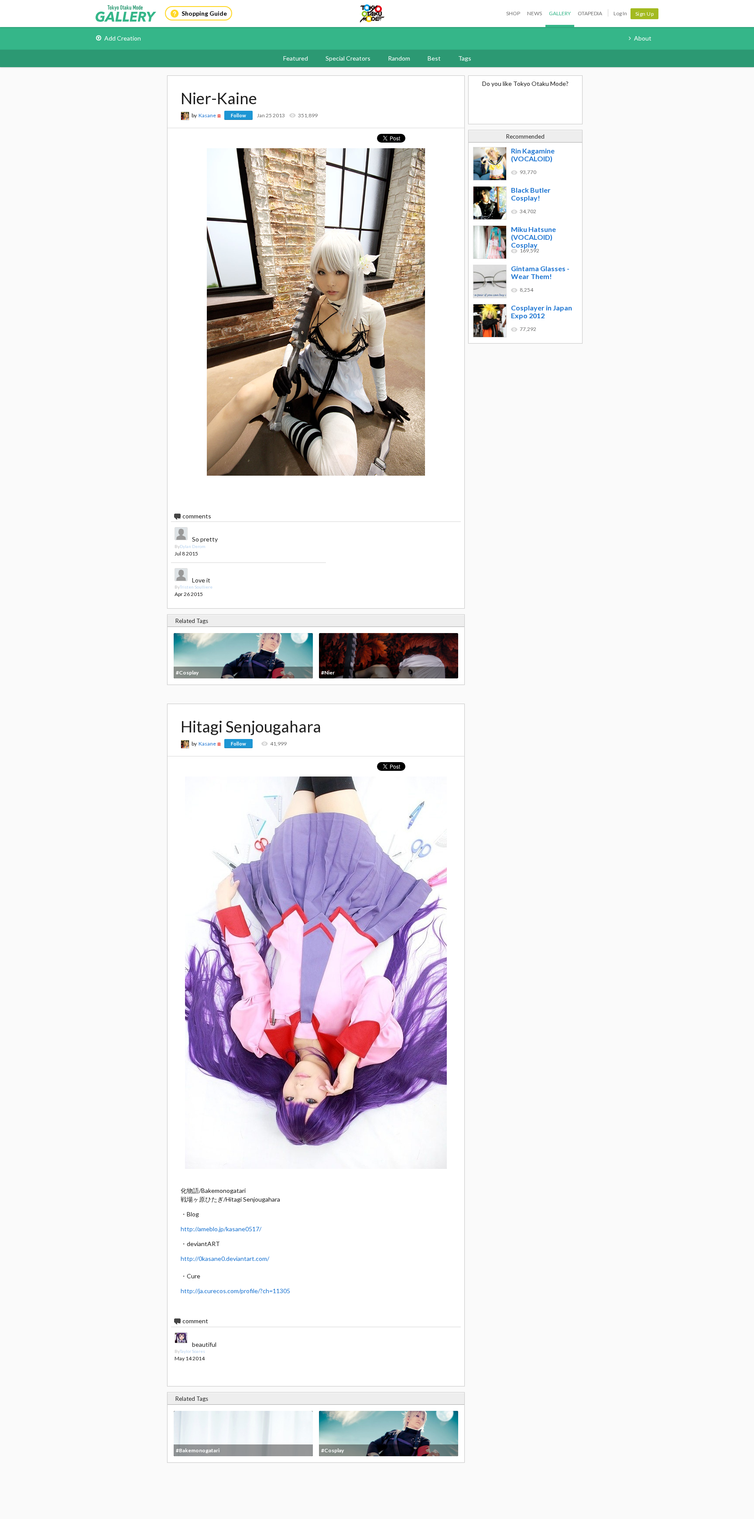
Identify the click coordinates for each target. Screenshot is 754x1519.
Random (399, 58)
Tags (464, 58)
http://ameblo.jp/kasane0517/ (221, 1229)
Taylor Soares (192, 1351)
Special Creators (348, 58)
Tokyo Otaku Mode (372, 13)
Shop (513, 13)
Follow (238, 115)
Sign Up (644, 13)
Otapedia (590, 13)
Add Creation (122, 38)
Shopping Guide (204, 13)
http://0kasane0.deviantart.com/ (225, 1258)
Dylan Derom (193, 546)
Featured (295, 58)
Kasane (207, 115)
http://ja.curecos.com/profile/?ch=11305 (235, 1290)
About (642, 38)
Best (434, 58)
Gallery (560, 13)
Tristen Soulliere (196, 586)
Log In (620, 13)
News (534, 13)
